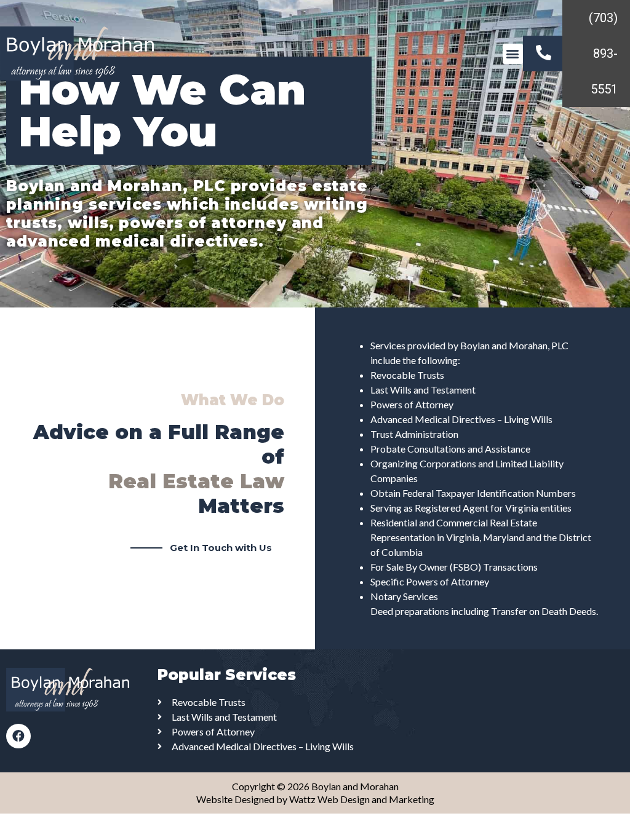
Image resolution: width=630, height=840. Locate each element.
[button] (513, 54)
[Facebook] (18, 736)
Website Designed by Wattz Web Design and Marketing (315, 799)
